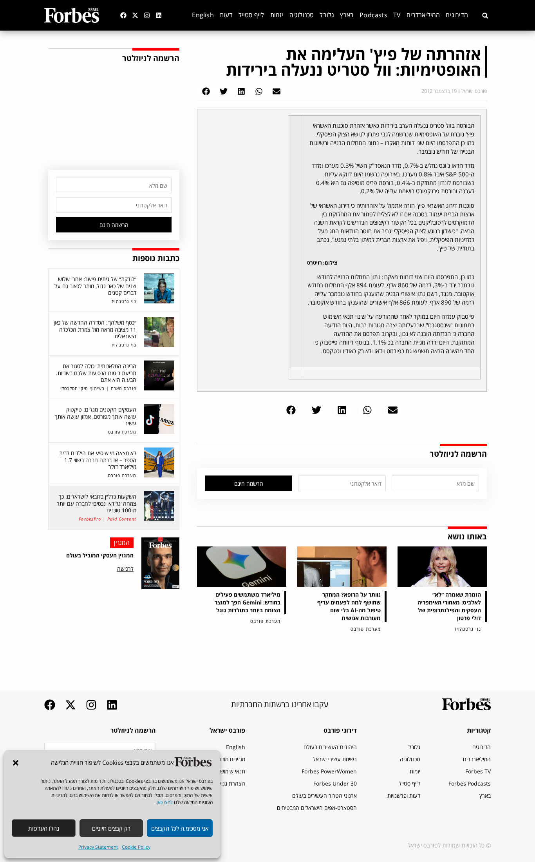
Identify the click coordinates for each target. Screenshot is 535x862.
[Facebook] (123, 15)
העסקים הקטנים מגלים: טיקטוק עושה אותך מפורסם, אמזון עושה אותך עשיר (95, 416)
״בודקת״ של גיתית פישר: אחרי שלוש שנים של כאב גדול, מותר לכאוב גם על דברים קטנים (95, 285)
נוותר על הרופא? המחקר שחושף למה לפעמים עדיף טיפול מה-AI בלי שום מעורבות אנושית (349, 606)
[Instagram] (147, 15)
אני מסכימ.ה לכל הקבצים (179, 828)
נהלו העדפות (43, 828)
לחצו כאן (165, 802)
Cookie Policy (136, 847)
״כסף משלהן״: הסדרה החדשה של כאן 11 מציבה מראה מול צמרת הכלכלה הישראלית (95, 329)
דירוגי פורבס (340, 730)
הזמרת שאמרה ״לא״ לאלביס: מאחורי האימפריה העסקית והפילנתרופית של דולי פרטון (449, 606)
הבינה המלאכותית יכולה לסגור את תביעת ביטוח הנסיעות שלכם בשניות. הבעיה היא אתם (96, 372)
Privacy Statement (98, 847)
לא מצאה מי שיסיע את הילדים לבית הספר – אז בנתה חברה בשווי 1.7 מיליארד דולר (97, 459)
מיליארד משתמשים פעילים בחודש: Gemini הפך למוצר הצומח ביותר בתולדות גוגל (247, 602)
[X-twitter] (135, 15)
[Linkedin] (158, 15)
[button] (16, 763)
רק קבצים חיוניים (111, 828)
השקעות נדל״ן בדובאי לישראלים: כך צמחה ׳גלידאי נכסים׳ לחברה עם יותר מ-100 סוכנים (96, 503)
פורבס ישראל (227, 730)
